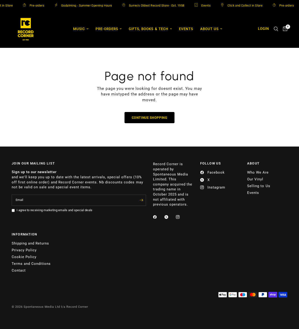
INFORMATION (24, 234)
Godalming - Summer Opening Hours (82, 5)
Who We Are (258, 172)
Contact (19, 270)
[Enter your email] (141, 200)
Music (79, 29)
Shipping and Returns (30, 243)
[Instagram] (181, 217)
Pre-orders (32, 5)
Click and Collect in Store (240, 5)
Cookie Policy (24, 257)
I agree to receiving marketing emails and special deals (54, 210)
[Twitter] (169, 217)
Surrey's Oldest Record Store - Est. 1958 (152, 5)
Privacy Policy (24, 250)
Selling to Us (258, 186)
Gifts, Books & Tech (148, 29)
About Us (209, 29)
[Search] (276, 29)
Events (201, 5)
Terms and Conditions (31, 264)
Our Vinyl (255, 179)
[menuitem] (81, 29)
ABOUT (253, 163)
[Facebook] (158, 217)
